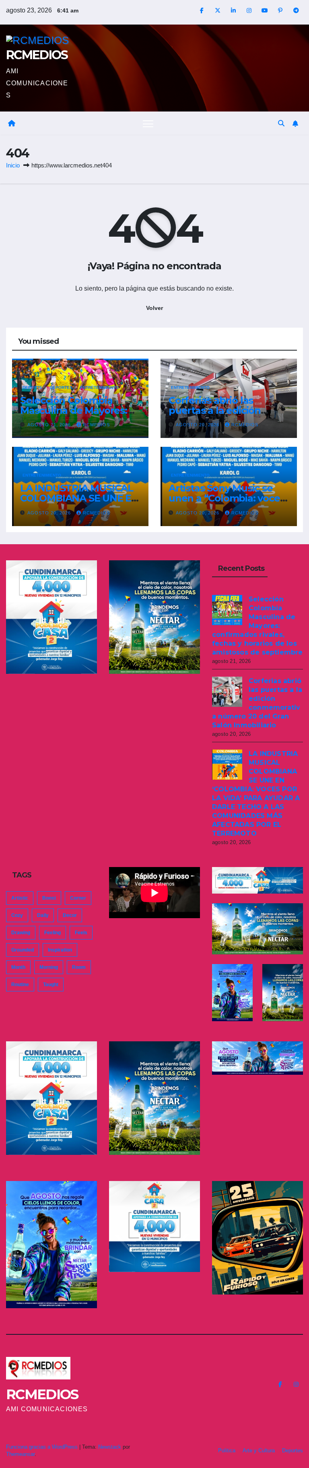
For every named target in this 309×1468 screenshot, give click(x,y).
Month (18, 967)
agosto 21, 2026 (49, 424)
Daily (43, 915)
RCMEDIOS (37, 54)
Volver (154, 308)
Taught (50, 984)
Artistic (19, 898)
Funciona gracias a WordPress (42, 1447)
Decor (70, 915)
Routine (20, 984)
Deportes (61, 387)
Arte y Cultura (259, 1450)
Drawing (20, 932)
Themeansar (20, 1454)
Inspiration (60, 950)
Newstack (109, 1447)
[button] (281, 123)
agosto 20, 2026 (198, 424)
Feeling (52, 932)
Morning (48, 967)
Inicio (13, 165)
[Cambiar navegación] (148, 123)
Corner (78, 898)
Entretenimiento (99, 387)
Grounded (22, 950)
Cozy (17, 915)
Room (79, 967)
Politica (226, 1450)
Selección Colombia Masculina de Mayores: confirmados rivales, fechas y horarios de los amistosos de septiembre (257, 625)
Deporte (32, 387)
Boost (49, 898)
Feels (81, 932)
